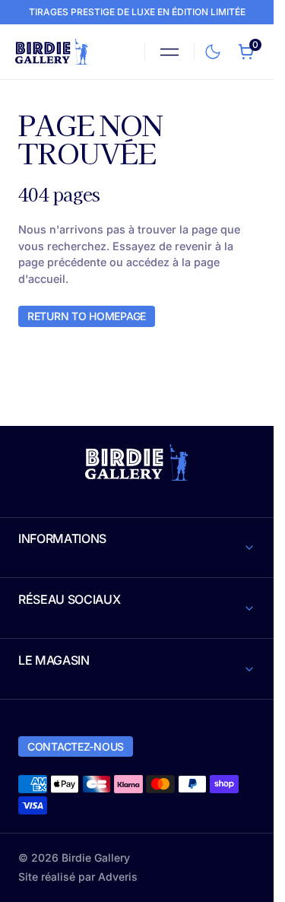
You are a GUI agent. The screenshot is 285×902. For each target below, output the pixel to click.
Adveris (118, 876)
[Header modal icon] (169, 52)
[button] (169, 52)
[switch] (210, 49)
